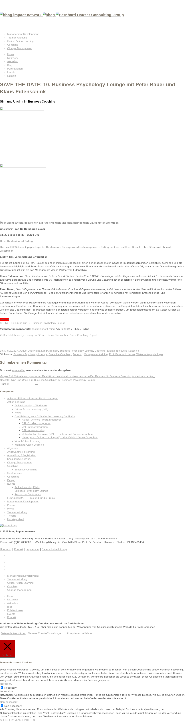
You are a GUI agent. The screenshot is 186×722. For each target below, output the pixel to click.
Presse (11, 505)
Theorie (11, 515)
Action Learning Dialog (28, 487)
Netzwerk (12, 57)
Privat (10, 508)
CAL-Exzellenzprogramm (36, 423)
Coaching (12, 44)
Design (11, 480)
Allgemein (52, 350)
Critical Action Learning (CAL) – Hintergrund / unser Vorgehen (57, 434)
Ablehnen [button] (87, 633)
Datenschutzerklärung (54, 549)
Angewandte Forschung (21, 451)
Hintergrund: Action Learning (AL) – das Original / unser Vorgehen (60, 437)
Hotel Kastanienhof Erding (16, 241)
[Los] (36, 384)
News (18, 412)
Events (11, 72)
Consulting (13, 476)
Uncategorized (15, 519)
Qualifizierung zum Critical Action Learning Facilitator (45, 416)
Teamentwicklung (17, 37)
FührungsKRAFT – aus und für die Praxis (31, 497)
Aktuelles (12, 61)
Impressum (33, 549)
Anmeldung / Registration (21, 455)
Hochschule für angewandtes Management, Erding (77, 247)
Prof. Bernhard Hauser (122, 354)
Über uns (5, 549)
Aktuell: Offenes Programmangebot (42, 419)
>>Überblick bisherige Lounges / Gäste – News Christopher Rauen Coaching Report (48, 335)
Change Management (19, 48)
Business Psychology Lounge (76, 350)
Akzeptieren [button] (73, 633)
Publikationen (15, 68)
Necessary (10, 687)
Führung (77, 354)
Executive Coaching (127, 350)
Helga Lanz (40, 350)
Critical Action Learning (20, 41)
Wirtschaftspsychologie (149, 354)
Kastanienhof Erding (43, 328)
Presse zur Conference (28, 494)
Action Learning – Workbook (31, 405)
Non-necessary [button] (8, 701)
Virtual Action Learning (27, 441)
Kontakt (11, 75)
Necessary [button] (6, 683)
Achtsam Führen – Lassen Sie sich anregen (32, 398)
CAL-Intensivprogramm (35, 426)
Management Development (23, 33)
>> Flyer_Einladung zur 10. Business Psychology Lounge (32, 322)
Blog (9, 65)
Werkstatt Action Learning (29, 444)
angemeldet (18, 370)
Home (10, 54)
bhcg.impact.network (19, 458)
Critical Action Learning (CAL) (31, 409)
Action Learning (16, 401)
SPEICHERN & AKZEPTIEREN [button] (17, 720)
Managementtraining (96, 354)
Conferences (14, 473)
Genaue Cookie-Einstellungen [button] (45, 633)
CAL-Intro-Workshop (33, 430)
